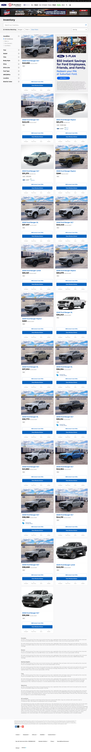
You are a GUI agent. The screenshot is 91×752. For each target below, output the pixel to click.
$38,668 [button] (29, 567)
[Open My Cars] (69, 5)
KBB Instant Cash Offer (37, 81)
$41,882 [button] (29, 469)
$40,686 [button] (29, 63)
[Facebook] (16, 727)
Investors (18, 734)
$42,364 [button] (63, 469)
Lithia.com (34, 734)
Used (40, 5)
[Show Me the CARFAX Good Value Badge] (67, 128)
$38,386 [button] (29, 517)
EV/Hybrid (44, 5)
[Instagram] (21, 727)
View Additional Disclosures (62, 741)
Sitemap (17, 747)
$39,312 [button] (63, 419)
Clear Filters (34, 29)
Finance (50, 5)
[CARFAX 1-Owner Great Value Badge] (32, 180)
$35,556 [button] (29, 615)
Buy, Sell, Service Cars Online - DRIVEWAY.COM (25, 741)
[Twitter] (18, 727)
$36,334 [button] (63, 369)
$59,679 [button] (63, 273)
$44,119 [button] (63, 517)
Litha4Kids (42, 734)
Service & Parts (54, 5)
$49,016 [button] (63, 567)
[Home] (4, 5)
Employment (26, 734)
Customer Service (51, 734)
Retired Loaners (36, 5)
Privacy (52, 741)
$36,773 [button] (29, 419)
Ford (27, 29)
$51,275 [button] (63, 122)
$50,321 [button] (29, 273)
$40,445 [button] (63, 225)
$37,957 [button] (29, 225)
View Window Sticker (37, 85)
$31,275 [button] (29, 173)
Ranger (20, 29)
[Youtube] (23, 727)
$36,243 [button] (63, 315)
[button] (37, 66)
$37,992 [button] (29, 369)
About (63, 5)
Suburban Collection (43, 741)
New (32, 5)
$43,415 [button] (29, 122)
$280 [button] (62, 173)
